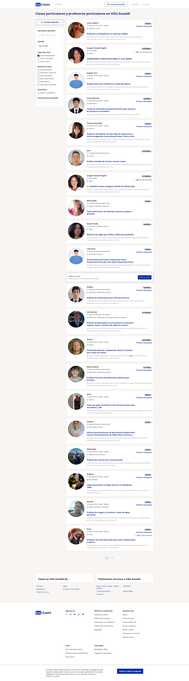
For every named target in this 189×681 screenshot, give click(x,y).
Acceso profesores (129, 622)
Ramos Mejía (128, 591)
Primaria (39, 586)
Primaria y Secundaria (71, 589)
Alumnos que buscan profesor (77, 653)
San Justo (100, 594)
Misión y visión (128, 630)
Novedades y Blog (100, 649)
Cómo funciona (128, 618)
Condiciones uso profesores (104, 622)
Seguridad (98, 630)
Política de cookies (101, 615)
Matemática (40, 589)
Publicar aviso (144, 277)
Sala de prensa (128, 637)
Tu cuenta (145, 4)
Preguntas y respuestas (103, 653)
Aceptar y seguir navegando (130, 671)
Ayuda (125, 615)
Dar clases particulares (116, 4)
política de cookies (52, 676)
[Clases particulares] (42, 7)
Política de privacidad (102, 618)
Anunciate (135, 4)
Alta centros (70, 657)
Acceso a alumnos (129, 626)
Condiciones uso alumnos (103, 626)
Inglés (65, 586)
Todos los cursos (42, 592)
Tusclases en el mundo (131, 633)
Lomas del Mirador (104, 591)
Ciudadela (127, 586)
